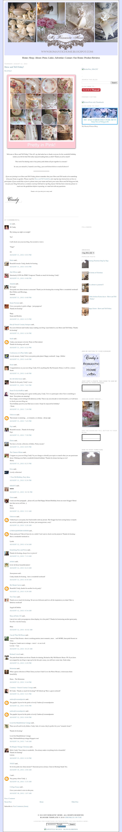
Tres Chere (13, 597)
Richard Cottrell (15, 654)
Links (51, 58)
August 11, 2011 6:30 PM (20, 333)
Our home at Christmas (95, 272)
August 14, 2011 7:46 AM (21, 741)
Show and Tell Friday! (14, 67)
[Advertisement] (100, 144)
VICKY (12, 763)
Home (25, 58)
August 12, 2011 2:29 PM (20, 663)
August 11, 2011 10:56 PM (21, 492)
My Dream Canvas (16, 585)
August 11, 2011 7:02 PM (20, 385)
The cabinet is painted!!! (96, 284)
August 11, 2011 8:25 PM (20, 463)
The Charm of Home (16, 452)
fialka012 (13, 486)
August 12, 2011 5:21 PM (20, 694)
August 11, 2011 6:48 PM (20, 373)
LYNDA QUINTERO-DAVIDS (19, 531)
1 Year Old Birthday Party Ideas (20, 477)
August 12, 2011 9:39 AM (21, 591)
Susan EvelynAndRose (17, 390)
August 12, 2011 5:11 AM (21, 511)
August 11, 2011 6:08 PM (20, 278)
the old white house (16, 379)
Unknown (13, 415)
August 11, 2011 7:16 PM (20, 409)
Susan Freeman (14, 303)
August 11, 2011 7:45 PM (20, 421)
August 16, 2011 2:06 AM (21, 770)
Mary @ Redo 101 (16, 616)
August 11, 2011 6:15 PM (20, 319)
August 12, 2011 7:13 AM (21, 556)
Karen (12, 260)
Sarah (11, 339)
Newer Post (8, 802)
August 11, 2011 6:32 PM (20, 347)
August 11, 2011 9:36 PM (20, 480)
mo (11, 224)
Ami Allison (14, 272)
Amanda (12, 284)
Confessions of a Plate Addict (19, 353)
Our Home (78, 58)
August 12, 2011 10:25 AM (21, 649)
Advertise (59, 58)
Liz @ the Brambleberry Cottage (20, 723)
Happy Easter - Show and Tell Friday (100, 308)
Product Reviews (92, 58)
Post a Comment (9, 798)
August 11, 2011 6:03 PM (20, 255)
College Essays (15, 787)
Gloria (12, 497)
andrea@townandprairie (17, 699)
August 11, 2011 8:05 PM (20, 447)
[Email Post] (4, 212)
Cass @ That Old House (17, 635)
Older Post (75, 802)
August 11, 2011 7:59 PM (20, 435)
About (38, 58)
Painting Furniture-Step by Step (98, 261)
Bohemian (13, 668)
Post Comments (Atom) (20, 806)
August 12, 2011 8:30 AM (21, 580)
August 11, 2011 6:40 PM (20, 359)
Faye (11, 426)
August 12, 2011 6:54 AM (21, 544)
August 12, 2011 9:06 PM (20, 706)
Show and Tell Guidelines (42, 179)
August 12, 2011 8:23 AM (21, 568)
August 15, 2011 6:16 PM (20, 758)
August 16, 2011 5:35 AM (21, 781)
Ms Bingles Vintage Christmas (19, 747)
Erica (11, 469)
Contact (68, 58)
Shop (31, 58)
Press (44, 58)
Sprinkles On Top (73, 817)
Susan (12, 365)
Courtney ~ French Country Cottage (21, 687)
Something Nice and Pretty (18, 550)
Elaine (12, 440)
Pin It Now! (8, 71)
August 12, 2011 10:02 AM (21, 630)
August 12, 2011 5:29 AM (21, 525)
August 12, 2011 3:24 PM (20, 682)
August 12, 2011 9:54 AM (21, 610)
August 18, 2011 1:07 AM (21, 793)
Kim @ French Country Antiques (20, 324)
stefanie (12, 561)
